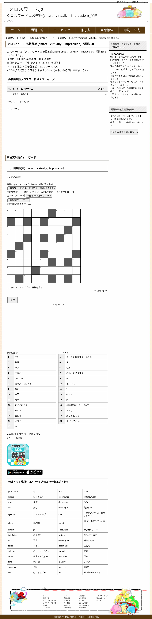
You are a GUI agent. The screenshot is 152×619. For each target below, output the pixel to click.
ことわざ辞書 (83, 603)
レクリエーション (102, 596)
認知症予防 (82, 607)
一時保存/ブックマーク (18, 200)
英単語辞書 (82, 598)
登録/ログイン (139, 1)
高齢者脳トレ (100, 598)
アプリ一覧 (46, 607)
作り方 (86, 30)
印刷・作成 (132, 30)
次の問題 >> (101, 290)
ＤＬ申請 (67, 603)
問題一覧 (37, 30)
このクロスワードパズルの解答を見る (24, 287)
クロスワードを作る (49, 603)
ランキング (62, 30)
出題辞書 (82, 596)
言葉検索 (107, 30)
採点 (12, 299)
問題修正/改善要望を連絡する (124, 132)
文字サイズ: (13, 195)
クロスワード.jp (26, 9)
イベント (67, 596)
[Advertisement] (57, 131)
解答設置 (67, 605)
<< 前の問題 (14, 177)
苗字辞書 (82, 600)
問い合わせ (67, 607)
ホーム (16, 30)
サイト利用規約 (84, 605)
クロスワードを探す (49, 600)
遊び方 (98, 600)
